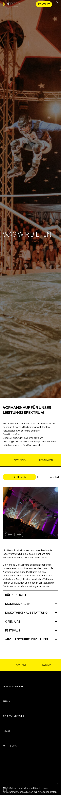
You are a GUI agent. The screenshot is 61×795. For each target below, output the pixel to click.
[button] (19, 534)
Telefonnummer (13, 716)
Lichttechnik (19, 477)
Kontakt (44, 4)
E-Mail (7, 731)
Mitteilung (10, 745)
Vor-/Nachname (13, 686)
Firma (6, 701)
